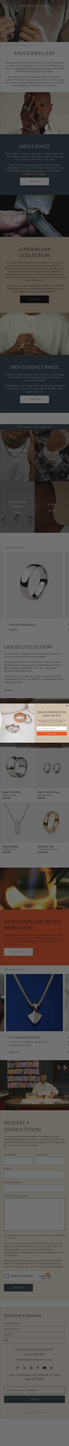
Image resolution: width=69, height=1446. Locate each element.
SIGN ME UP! (51, 733)
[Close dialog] (67, 705)
